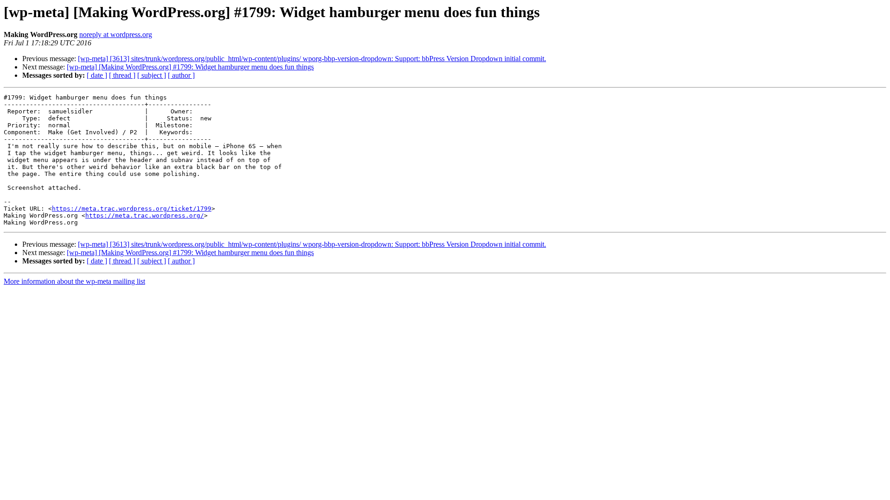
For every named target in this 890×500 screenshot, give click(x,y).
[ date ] (97, 75)
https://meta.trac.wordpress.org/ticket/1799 (131, 208)
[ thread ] (122, 75)
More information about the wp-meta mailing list (74, 281)
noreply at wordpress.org (115, 34)
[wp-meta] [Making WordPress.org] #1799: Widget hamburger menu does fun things (190, 67)
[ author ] (181, 75)
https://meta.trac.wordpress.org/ (144, 215)
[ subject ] (151, 75)
